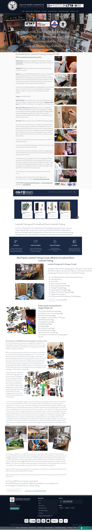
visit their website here (46, 183)
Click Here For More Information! (41, 179)
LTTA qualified (19, 63)
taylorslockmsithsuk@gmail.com (32, 183)
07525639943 (27, 185)
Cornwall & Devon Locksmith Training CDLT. (31, 57)
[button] (75, 85)
